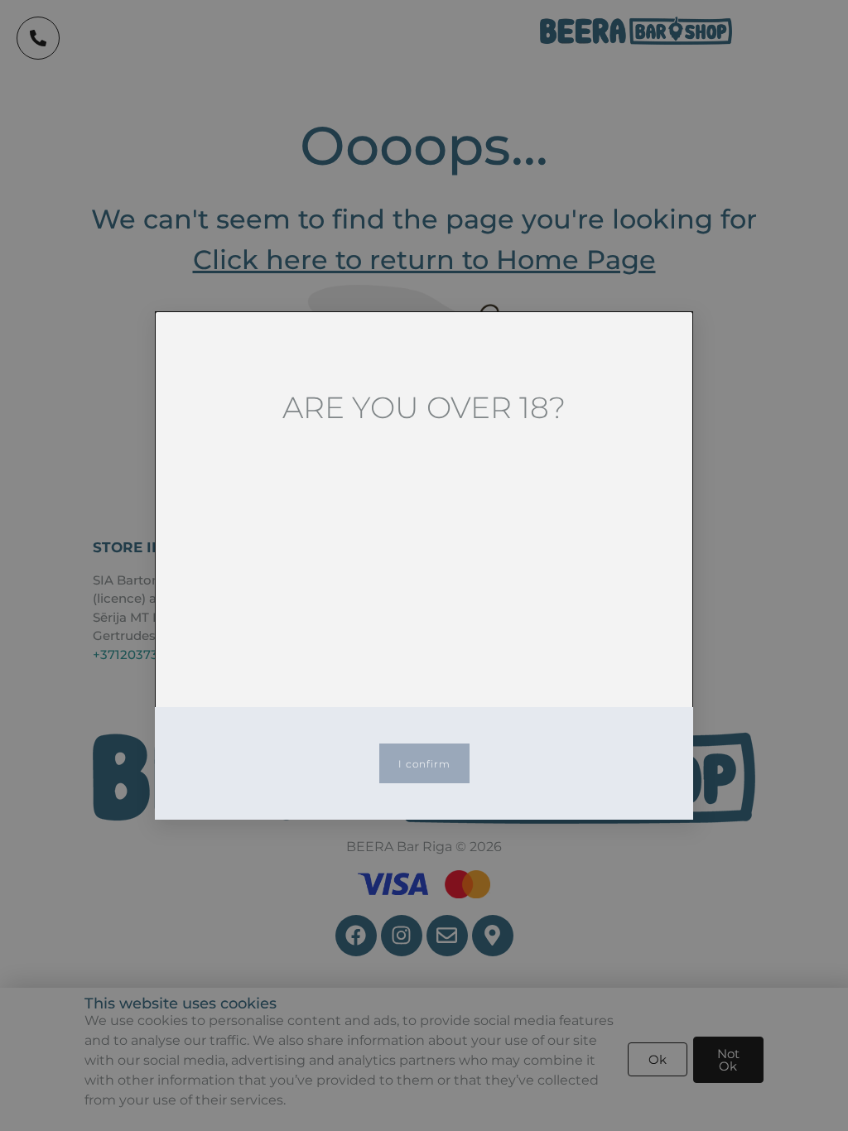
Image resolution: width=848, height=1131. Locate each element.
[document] (424, 565)
